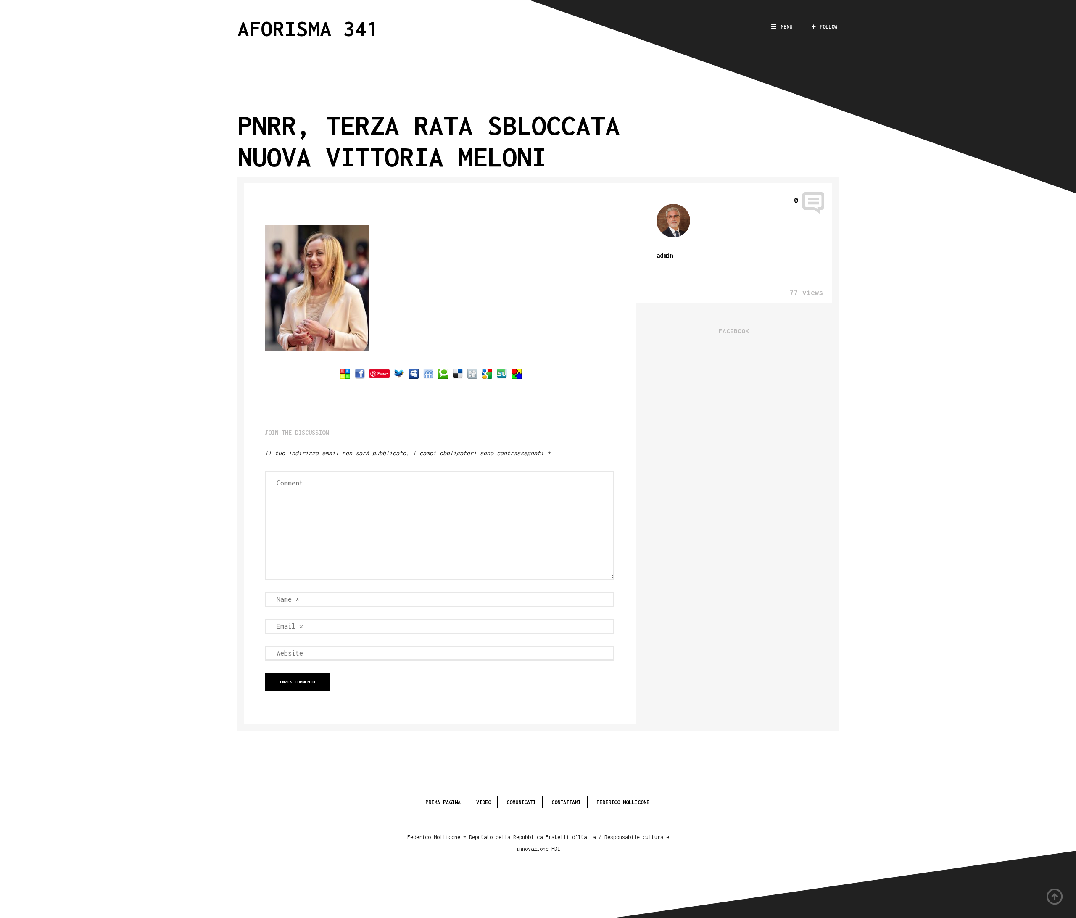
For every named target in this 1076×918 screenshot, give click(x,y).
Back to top (1055, 897)
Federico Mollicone (622, 802)
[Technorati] (443, 373)
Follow (828, 27)
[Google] (487, 373)
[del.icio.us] (457, 373)
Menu (786, 27)
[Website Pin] (345, 373)
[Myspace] (413, 373)
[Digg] (472, 373)
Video (483, 802)
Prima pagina (443, 802)
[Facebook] (359, 373)
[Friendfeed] (428, 373)
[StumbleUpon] (501, 373)
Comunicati (521, 802)
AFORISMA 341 (308, 28)
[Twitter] (398, 373)
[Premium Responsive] (516, 373)
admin (665, 255)
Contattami (566, 802)
